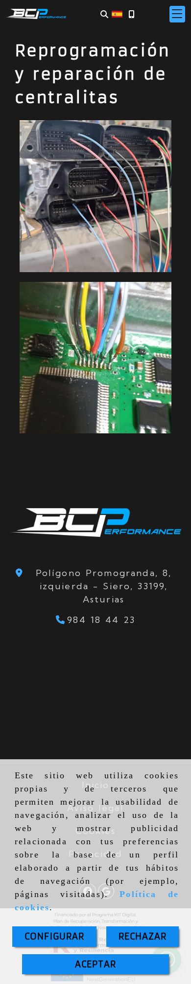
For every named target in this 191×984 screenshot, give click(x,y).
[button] (177, 14)
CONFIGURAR (54, 936)
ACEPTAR (95, 964)
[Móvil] (131, 14)
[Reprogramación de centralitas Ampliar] (96, 196)
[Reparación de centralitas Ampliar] (96, 358)
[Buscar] (104, 14)
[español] (117, 13)
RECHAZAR (143, 936)
